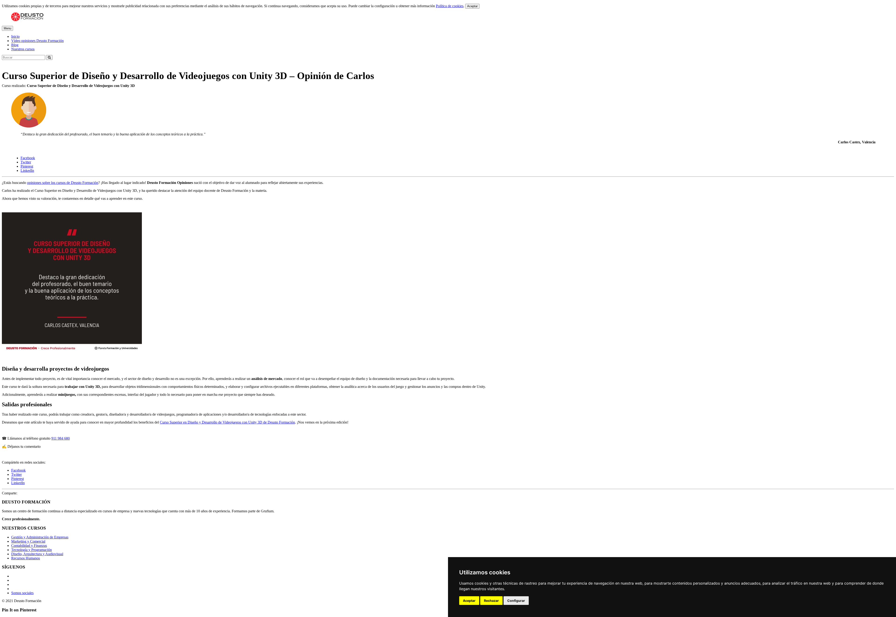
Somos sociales (22, 593)
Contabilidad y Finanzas (29, 546)
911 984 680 (60, 438)
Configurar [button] (516, 601)
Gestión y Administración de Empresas (39, 537)
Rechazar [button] (491, 601)
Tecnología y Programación (31, 550)
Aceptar (472, 6)
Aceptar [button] (469, 601)
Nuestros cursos (23, 49)
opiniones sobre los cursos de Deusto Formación (62, 183)
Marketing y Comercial (28, 541)
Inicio (15, 36)
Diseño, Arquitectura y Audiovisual (37, 554)
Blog (14, 45)
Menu (7, 28)
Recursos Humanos (25, 558)
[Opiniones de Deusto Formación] (27, 20)
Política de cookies (449, 6)
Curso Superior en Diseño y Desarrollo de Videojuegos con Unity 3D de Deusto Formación (227, 422)
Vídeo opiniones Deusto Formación (37, 41)
